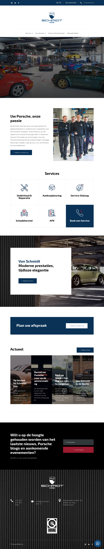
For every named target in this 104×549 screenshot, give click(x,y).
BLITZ (58, 3)
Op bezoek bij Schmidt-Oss (20, 383)
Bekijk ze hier (28, 281)
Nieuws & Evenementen (56, 33)
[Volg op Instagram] (11, 3)
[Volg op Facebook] (18, 3)
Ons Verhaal (39, 33)
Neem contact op (21, 152)
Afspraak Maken (73, 33)
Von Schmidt (71, 3)
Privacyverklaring (16, 544)
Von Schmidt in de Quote (83, 382)
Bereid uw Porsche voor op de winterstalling (41, 378)
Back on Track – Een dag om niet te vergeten (62, 379)
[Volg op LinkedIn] (15, 3)
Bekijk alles (85, 350)
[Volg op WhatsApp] (97, 543)
